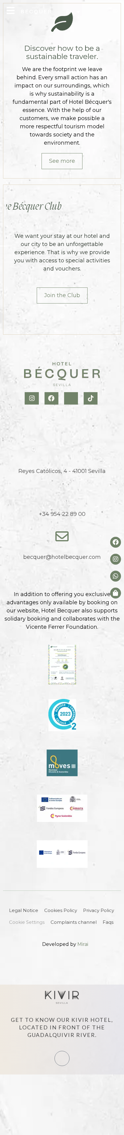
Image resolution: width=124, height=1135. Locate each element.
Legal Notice (23, 910)
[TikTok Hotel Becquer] (91, 398)
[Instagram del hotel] (115, 559)
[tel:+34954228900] (91, 12)
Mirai (82, 944)
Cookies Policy (60, 910)
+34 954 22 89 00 (62, 514)
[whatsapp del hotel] (115, 576)
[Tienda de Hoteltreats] (115, 593)
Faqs (108, 922)
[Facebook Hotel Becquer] (52, 398)
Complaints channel (74, 922)
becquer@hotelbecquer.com (62, 557)
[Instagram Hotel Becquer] (32, 398)
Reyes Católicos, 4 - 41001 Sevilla (62, 471)
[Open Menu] (10, 10)
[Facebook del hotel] (115, 542)
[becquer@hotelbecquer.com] (62, 536)
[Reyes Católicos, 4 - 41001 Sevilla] (62, 450)
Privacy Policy (98, 910)
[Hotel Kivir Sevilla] (62, 997)
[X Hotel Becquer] (71, 398)
